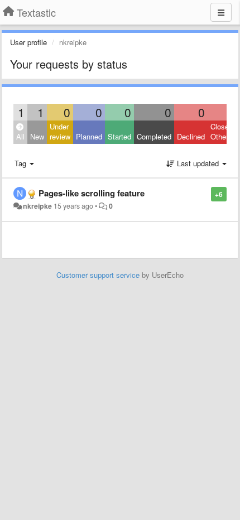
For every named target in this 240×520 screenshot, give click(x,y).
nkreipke (37, 206)
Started (119, 136)
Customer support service (98, 274)
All (20, 136)
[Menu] (221, 12)
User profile (28, 42)
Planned (89, 136)
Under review (60, 131)
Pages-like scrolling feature (92, 193)
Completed (154, 136)
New (37, 136)
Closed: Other (222, 131)
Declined (191, 136)
